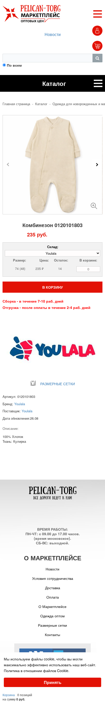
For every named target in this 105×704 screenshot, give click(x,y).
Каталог (41, 104)
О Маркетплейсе (52, 606)
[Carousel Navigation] (52, 164)
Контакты (52, 634)
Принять (52, 682)
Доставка (52, 587)
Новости (53, 34)
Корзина (9, 695)
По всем (14, 65)
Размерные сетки (52, 625)
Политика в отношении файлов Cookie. (36, 670)
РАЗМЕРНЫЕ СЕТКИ (57, 383)
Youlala (19, 403)
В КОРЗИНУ (52, 287)
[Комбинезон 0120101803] (94, 204)
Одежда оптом (52, 615)
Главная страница (16, 104)
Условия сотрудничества (52, 578)
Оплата (52, 597)
